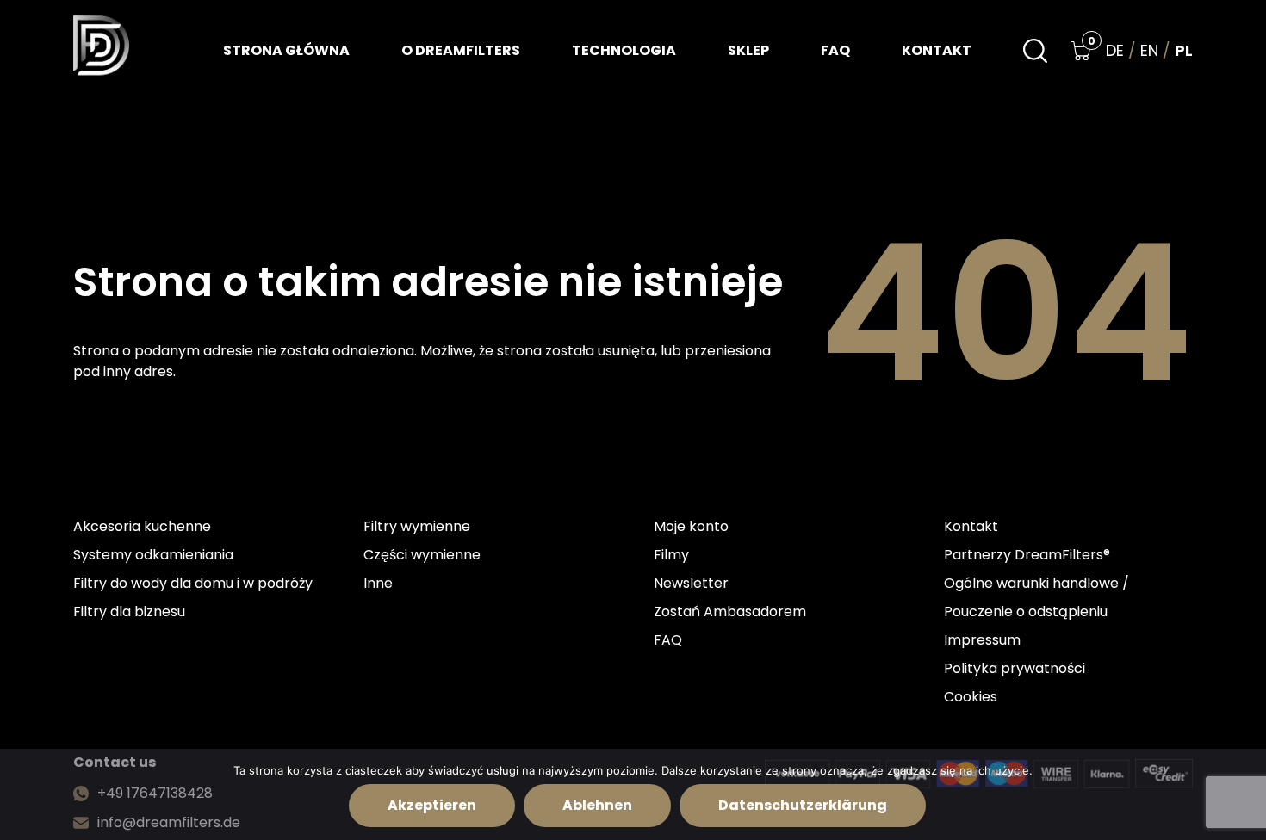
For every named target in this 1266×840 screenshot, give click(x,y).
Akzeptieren (432, 805)
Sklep (748, 50)
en (1149, 50)
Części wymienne (422, 555)
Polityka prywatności (1014, 668)
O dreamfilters (460, 50)
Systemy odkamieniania (153, 555)
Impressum (982, 640)
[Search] (1035, 50)
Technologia (624, 50)
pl (1184, 50)
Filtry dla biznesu (129, 611)
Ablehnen (597, 805)
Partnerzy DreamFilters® (1027, 555)
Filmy (671, 555)
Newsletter (691, 583)
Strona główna (286, 50)
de (1115, 50)
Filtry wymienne (416, 526)
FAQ (835, 50)
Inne (378, 583)
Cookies (970, 697)
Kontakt (936, 50)
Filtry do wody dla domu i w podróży (193, 583)
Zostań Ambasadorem (730, 611)
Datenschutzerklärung (802, 805)
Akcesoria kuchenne (142, 526)
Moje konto (691, 526)
